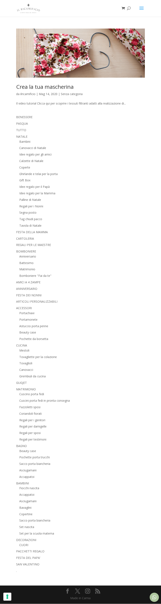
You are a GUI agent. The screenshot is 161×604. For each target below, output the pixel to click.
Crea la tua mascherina (45, 86)
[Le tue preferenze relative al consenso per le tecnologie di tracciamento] (7, 597)
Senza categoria (72, 94)
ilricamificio (27, 94)
